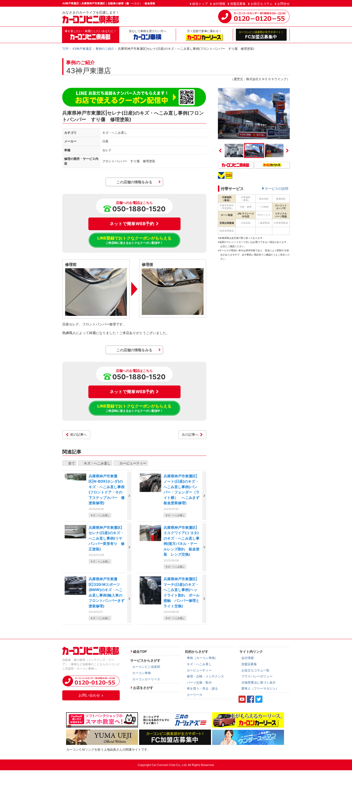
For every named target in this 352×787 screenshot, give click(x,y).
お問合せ (283, 4)
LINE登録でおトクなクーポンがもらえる (134, 240)
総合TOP (140, 651)
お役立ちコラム (262, 4)
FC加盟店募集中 (261, 34)
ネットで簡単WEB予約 (132, 223)
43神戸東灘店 (82, 48)
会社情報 (219, 4)
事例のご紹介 (105, 48)
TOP (65, 48)
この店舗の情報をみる (134, 182)
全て (71, 463)
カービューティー (132, 463)
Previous (220, 150)
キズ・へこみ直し (97, 463)
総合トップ (200, 4)
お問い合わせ (89, 695)
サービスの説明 (276, 188)
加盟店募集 (238, 4)
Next (287, 150)
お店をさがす (143, 688)
